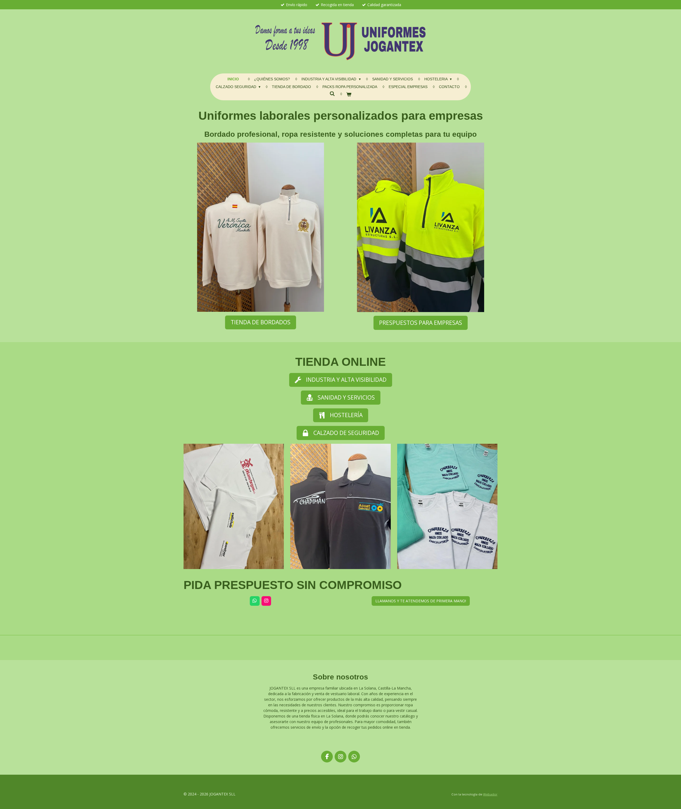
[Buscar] (332, 94)
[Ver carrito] (349, 94)
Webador (490, 794)
